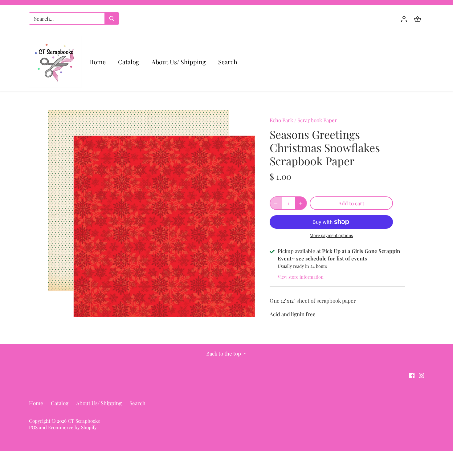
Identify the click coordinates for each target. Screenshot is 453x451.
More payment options (331, 235)
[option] (151, 213)
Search (137, 403)
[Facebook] (411, 375)
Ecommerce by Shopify (72, 427)
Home (36, 403)
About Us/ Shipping (99, 403)
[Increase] (301, 203)
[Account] (404, 18)
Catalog (59, 403)
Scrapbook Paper (317, 120)
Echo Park (281, 120)
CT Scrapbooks (84, 420)
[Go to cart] (417, 18)
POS (33, 427)
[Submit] (111, 18)
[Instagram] (421, 375)
